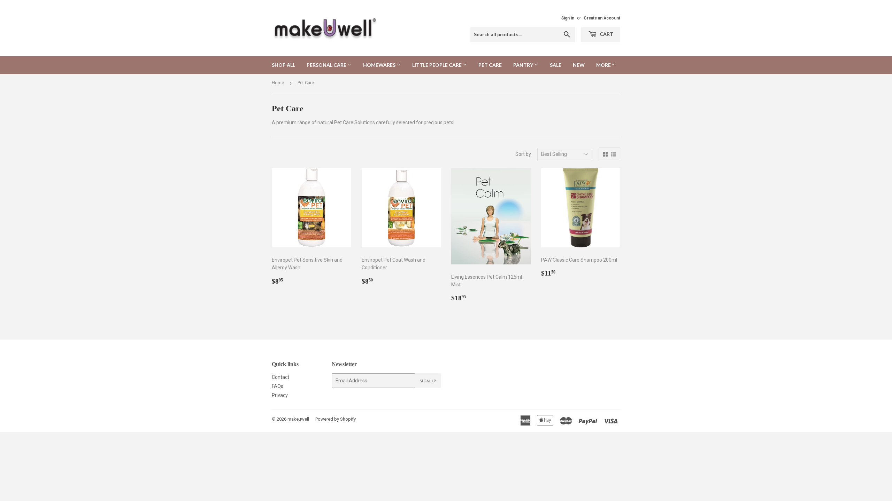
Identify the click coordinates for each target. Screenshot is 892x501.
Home (278, 82)
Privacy (280, 395)
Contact (280, 377)
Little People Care (437, 65)
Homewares (380, 65)
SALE (555, 65)
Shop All (283, 65)
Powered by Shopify (335, 419)
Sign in (567, 18)
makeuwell (298, 419)
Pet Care (490, 65)
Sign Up (428, 380)
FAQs (277, 386)
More (603, 65)
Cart (606, 34)
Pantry (523, 65)
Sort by (523, 154)
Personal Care (327, 65)
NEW (579, 65)
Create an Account (602, 18)
